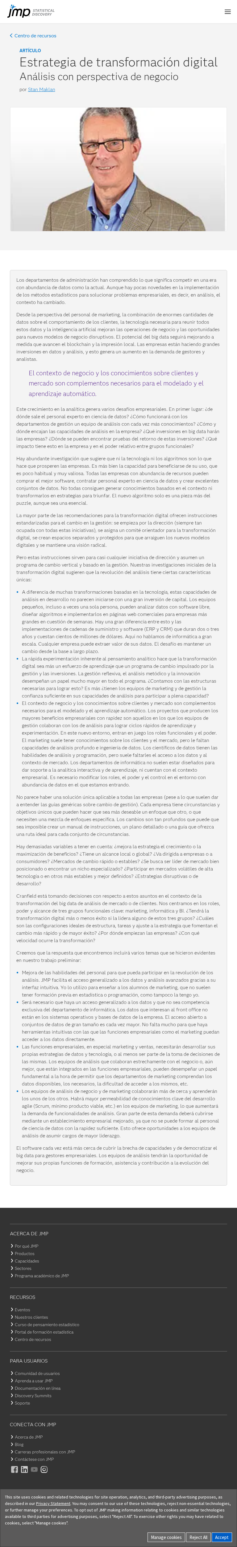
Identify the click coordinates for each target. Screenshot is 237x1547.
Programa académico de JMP (42, 1276)
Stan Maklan (41, 89)
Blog (19, 1444)
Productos (25, 1253)
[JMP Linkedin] (25, 1473)
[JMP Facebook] (15, 1473)
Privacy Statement (53, 1503)
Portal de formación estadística (44, 1332)
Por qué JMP (26, 1246)
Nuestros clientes (31, 1317)
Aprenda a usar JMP (33, 1381)
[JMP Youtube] (35, 1473)
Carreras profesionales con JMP (45, 1452)
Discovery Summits (33, 1395)
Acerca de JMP (29, 1437)
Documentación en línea (37, 1388)
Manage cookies (166, 1537)
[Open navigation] (228, 11)
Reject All (198, 1537)
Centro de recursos (35, 35)
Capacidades (27, 1261)
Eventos (22, 1310)
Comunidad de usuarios (37, 1373)
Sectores (23, 1268)
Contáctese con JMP (34, 1459)
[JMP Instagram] (44, 1473)
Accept (222, 1537)
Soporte (22, 1403)
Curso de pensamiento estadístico (47, 1324)
